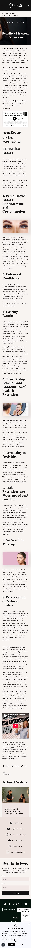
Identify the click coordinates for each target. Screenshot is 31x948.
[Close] (29, 924)
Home (2, 13)
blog (12, 747)
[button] (2, 5)
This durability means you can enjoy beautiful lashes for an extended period (14, 338)
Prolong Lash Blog (9, 13)
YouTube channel (16, 749)
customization (18, 242)
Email (3, 884)
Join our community (9, 909)
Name (3, 875)
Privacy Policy (12, 941)
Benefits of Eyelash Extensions (10, 15)
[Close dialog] (30, 908)
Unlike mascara (7, 322)
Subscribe (15, 893)
